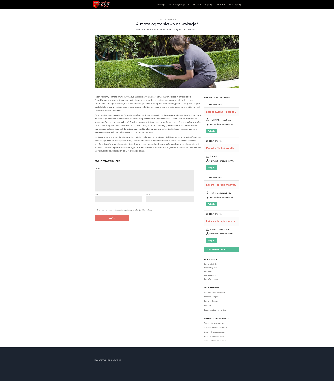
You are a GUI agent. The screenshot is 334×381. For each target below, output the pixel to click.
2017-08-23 (161, 19)
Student (221, 4)
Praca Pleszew (210, 275)
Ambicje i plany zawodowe (214, 292)
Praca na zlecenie (211, 301)
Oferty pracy (235, 4)
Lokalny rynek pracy (179, 4)
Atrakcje (161, 4)
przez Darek (172, 19)
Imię (96, 194)
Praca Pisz (208, 271)
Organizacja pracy (217, 332)
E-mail (148, 194)
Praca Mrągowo (210, 268)
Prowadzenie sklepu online (215, 310)
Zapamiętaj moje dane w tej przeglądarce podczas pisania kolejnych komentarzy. (124, 210)
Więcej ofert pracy (217, 250)
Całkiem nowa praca (218, 327)
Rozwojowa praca (217, 323)
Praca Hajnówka (210, 264)
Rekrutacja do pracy (202, 4)
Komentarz (99, 168)
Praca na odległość (211, 296)
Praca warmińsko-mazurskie (147, 30)
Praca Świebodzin (211, 279)
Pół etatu (208, 305)
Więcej (211, 131)
